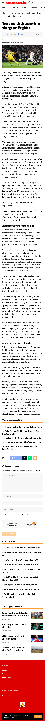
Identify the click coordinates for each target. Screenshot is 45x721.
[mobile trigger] (4, 2)
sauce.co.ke (6, 681)
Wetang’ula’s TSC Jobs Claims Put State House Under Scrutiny (20, 448)
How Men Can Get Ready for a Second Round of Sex (23, 438)
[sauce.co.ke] (17, 2)
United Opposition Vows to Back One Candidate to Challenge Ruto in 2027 (15, 614)
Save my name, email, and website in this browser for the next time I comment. (23, 516)
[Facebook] (2, 695)
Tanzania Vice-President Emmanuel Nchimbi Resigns (23, 427)
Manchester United (11, 217)
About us (5, 670)
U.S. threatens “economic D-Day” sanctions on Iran (23, 442)
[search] (29, 2)
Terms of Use (14, 717)
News (12, 13)
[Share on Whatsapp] (30, 458)
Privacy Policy (7, 677)
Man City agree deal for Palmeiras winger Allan (20, 584)
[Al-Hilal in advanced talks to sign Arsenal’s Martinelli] (37, 638)
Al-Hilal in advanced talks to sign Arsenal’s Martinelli (22, 589)
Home (5, 13)
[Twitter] (6, 695)
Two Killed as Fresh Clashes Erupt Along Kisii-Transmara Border (14, 649)
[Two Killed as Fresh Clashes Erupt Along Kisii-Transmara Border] (37, 649)
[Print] (18, 34)
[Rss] (9, 695)
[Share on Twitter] (11, 34)
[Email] (14, 34)
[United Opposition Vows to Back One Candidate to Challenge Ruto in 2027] (37, 615)
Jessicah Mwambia (8, 40)
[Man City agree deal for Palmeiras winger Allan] (37, 626)
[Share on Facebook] (7, 34)
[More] (22, 34)
